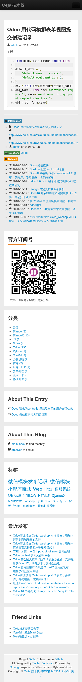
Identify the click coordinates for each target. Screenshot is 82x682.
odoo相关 (36, 205)
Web (38, 488)
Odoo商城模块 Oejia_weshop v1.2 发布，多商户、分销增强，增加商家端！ (42, 175)
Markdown (15, 501)
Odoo (24, 153)
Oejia (32, 659)
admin (15, 45)
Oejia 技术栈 (13, 5)
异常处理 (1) (20, 371)
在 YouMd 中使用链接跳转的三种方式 (53, 201)
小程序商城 (20, 488)
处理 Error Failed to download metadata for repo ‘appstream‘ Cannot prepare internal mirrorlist (43, 585)
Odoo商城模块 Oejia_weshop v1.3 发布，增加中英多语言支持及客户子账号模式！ (43, 545)
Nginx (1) (18, 343)
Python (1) (19, 351)
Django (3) (19, 331)
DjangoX (58, 495)
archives (17, 450)
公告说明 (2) (20, 359)
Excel (42, 506)
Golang (14, 667)
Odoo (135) (20, 347)
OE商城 (15, 495)
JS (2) (16, 339)
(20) (15, 327)
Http (48, 489)
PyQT (40, 501)
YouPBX (50, 501)
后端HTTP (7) (21, 367)
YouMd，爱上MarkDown (28, 632)
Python (17, 506)
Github (59, 659)
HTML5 (44, 495)
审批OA (30, 495)
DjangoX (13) (21, 335)
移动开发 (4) (20, 379)
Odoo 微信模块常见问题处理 (29, 414)
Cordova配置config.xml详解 (47, 169)
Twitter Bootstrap (43, 663)
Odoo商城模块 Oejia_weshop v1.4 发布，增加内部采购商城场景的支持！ (43, 537)
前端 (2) (18, 363)
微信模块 (60, 481)
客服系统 (62, 489)
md (66, 501)
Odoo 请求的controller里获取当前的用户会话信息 (42, 408)
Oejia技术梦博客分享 (26, 628)
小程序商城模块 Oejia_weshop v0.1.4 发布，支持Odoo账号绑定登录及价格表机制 (42, 219)
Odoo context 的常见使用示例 (31, 555)
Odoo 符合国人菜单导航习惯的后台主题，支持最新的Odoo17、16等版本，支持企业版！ (43, 561)
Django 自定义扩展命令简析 (47, 189)
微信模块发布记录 (28, 481)
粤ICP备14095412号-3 (54, 671)
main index (18, 444)
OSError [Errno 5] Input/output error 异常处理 (41, 551)
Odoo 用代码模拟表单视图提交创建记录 (37, 127)
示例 (60, 501)
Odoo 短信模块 (39, 165)
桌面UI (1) (19, 375)
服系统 (51, 506)
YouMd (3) (19, 355)
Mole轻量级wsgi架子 (26, 636)
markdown (30, 506)
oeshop (30, 501)
